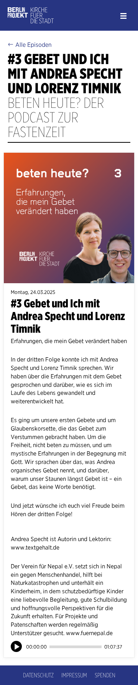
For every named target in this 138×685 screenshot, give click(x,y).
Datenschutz (38, 675)
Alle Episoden (30, 44)
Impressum (74, 675)
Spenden (105, 675)
